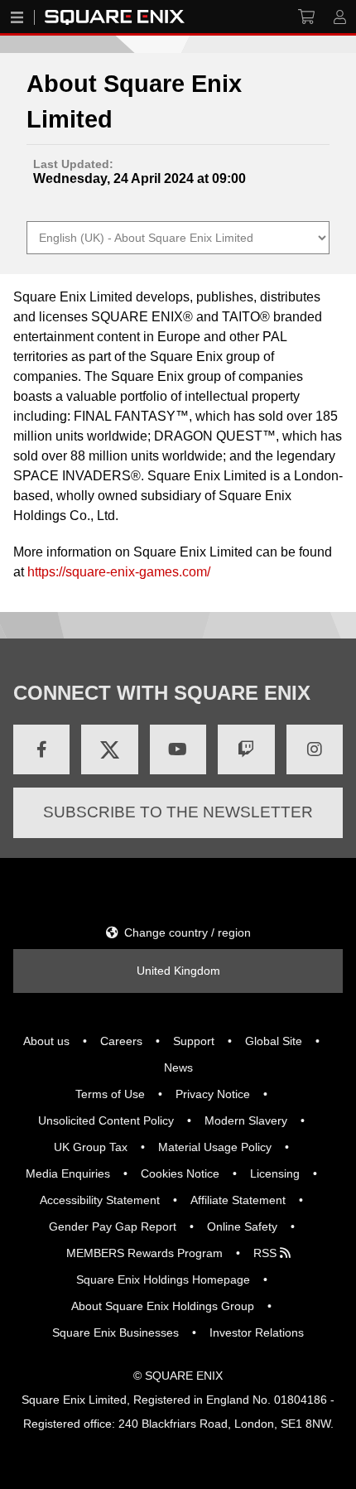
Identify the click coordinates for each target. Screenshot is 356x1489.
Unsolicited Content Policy (106, 1120)
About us (46, 1041)
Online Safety (242, 1226)
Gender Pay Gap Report (112, 1226)
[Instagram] (314, 749)
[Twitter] (109, 749)
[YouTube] (178, 749)
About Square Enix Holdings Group (162, 1306)
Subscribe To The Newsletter (178, 812)
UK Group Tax (90, 1147)
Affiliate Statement (238, 1200)
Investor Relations (256, 1332)
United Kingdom (178, 970)
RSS (266, 1253)
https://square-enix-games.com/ (118, 572)
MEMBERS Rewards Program (144, 1253)
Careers (121, 1041)
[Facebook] (41, 749)
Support (193, 1041)
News (178, 1067)
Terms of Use (110, 1094)
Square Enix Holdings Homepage (163, 1279)
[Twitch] (246, 749)
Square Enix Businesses (115, 1332)
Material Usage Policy (215, 1147)
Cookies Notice (180, 1173)
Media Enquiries (68, 1173)
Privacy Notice (213, 1094)
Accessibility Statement (100, 1200)
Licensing (275, 1173)
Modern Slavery (245, 1120)
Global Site (273, 1041)
